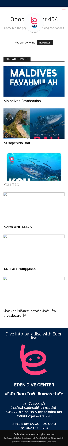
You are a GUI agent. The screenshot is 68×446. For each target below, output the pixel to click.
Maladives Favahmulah (22, 101)
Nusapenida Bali (16, 143)
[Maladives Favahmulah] (34, 81)
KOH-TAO (11, 185)
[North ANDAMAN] (34, 207)
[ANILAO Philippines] (34, 250)
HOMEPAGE (44, 43)
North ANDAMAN (17, 227)
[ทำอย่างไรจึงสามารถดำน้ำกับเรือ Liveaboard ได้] (34, 292)
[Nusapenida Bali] (34, 123)
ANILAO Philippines (19, 269)
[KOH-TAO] (34, 166)
